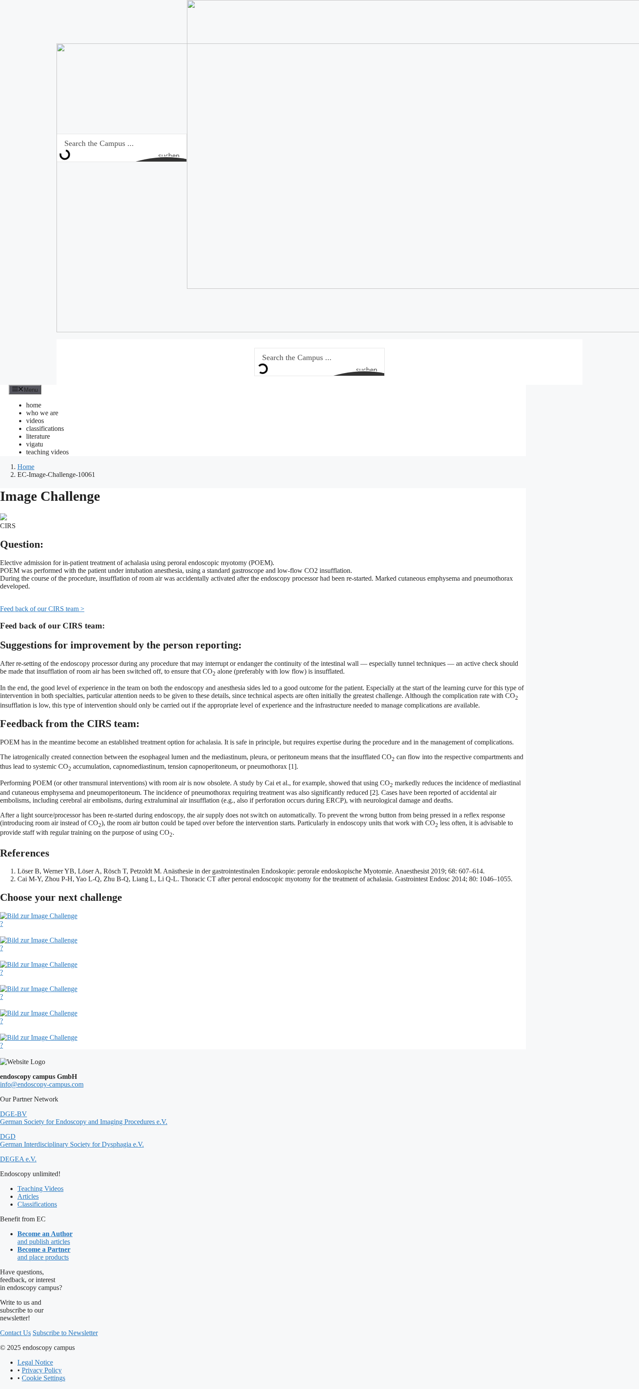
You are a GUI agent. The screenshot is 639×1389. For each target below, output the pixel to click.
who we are (42, 413)
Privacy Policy (42, 1370)
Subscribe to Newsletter (65, 1332)
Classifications (37, 1204)
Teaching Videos (40, 1188)
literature (38, 436)
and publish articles (45, 1237)
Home (25, 466)
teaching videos (47, 452)
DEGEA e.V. (18, 1159)
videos (35, 420)
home (33, 405)
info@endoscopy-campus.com (41, 1084)
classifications (45, 428)
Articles (28, 1196)
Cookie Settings (43, 1378)
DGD (72, 1140)
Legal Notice (35, 1362)
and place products (43, 1253)
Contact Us (15, 1332)
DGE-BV (83, 1117)
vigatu (34, 444)
